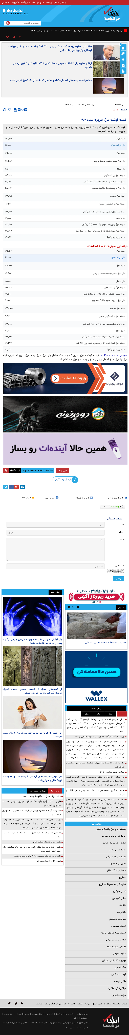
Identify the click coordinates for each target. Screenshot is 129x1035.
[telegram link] (15, 1003)
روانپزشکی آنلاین (117, 988)
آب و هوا (40, 2)
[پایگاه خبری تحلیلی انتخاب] (112, 15)
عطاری (122, 877)
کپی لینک (62, 470)
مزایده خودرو (119, 954)
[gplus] (16, 487)
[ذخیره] (15, 110)
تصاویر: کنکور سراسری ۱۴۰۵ (112, 772)
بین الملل (97, 1004)
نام (123, 524)
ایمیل (121, 532)
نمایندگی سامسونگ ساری (112, 884)
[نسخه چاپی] (4, 109)
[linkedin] (22, 487)
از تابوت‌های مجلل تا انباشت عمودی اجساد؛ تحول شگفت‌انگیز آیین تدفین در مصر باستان (52, 65)
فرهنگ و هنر (51, 1004)
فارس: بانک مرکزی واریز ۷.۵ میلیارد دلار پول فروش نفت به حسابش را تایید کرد (32, 803)
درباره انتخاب (82, 1014)
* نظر (121, 540)
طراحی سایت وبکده (115, 947)
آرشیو (75, 1018)
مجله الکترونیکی (22, 1014)
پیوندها (49, 2)
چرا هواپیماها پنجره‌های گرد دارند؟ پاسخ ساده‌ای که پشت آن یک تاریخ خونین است (51, 80)
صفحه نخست (120, 1004)
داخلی (115, 110)
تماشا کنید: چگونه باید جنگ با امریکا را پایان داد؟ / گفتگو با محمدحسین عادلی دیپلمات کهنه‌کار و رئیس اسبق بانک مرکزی (50, 48)
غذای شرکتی (119, 891)
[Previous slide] (78, 607)
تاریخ (87, 1004)
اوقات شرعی (30, 2)
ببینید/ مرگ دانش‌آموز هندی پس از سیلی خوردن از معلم (99, 736)
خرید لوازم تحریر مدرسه (113, 836)
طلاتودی (121, 912)
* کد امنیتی (119, 565)
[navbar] (125, 30)
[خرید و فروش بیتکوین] (96, 677)
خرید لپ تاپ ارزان (116, 857)
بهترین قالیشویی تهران (114, 961)
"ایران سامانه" (69, 1027)
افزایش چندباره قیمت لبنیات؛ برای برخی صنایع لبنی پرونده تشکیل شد (32, 835)
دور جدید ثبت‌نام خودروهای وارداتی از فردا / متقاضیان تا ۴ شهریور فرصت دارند (32, 812)
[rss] (20, 37)
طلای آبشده (120, 981)
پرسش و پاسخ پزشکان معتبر (111, 829)
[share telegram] (14, 37)
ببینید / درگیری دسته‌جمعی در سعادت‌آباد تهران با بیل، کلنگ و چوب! (95, 792)
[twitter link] (9, 1003)
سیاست (108, 1004)
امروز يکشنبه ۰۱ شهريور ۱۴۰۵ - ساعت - (103, 30)
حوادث (39, 1004)
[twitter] (5, 487)
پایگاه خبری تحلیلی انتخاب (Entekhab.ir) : (106, 246)
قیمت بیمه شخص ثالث (113, 933)
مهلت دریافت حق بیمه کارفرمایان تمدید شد (42, 796)
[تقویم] (123, 65)
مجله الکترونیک (17, 2)
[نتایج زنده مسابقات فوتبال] (123, 70)
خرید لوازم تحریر (117, 850)
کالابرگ (122, 905)
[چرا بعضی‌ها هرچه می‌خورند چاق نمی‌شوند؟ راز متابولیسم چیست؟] (32, 712)
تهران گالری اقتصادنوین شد (49, 861)
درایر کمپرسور (119, 898)
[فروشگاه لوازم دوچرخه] (65, 414)
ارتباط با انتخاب (59, 2)
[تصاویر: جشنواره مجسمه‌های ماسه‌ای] (96, 625)
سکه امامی (120, 967)
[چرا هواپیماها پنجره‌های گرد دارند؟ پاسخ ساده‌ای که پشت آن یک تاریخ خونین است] (32, 756)
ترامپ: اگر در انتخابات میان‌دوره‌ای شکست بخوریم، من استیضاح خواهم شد (95, 765)
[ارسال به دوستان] (9, 109)
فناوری (62, 1004)
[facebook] (11, 487)
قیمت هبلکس (118, 926)
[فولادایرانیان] (65, 378)
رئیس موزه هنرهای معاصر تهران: (46, 842)
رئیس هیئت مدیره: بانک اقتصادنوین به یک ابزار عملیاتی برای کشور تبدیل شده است (32, 849)
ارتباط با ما (70, 1014)
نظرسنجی (5, 2)
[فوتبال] (123, 59)
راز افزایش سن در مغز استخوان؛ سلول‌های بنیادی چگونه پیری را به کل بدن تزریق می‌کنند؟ (32, 641)
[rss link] (22, 1003)
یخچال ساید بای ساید (114, 843)
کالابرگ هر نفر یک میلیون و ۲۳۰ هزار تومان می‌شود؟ (37, 856)
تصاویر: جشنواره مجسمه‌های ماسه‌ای (105, 643)
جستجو (84, 1018)
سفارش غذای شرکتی (115, 940)
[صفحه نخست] (123, 47)
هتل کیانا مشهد (117, 864)
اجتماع (71, 1004)
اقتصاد (124, 110)
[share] (7, 37)
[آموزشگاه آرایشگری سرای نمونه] (65, 449)
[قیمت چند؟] (123, 53)
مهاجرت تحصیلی (117, 919)
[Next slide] (69, 607)
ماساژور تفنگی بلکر (116, 870)
